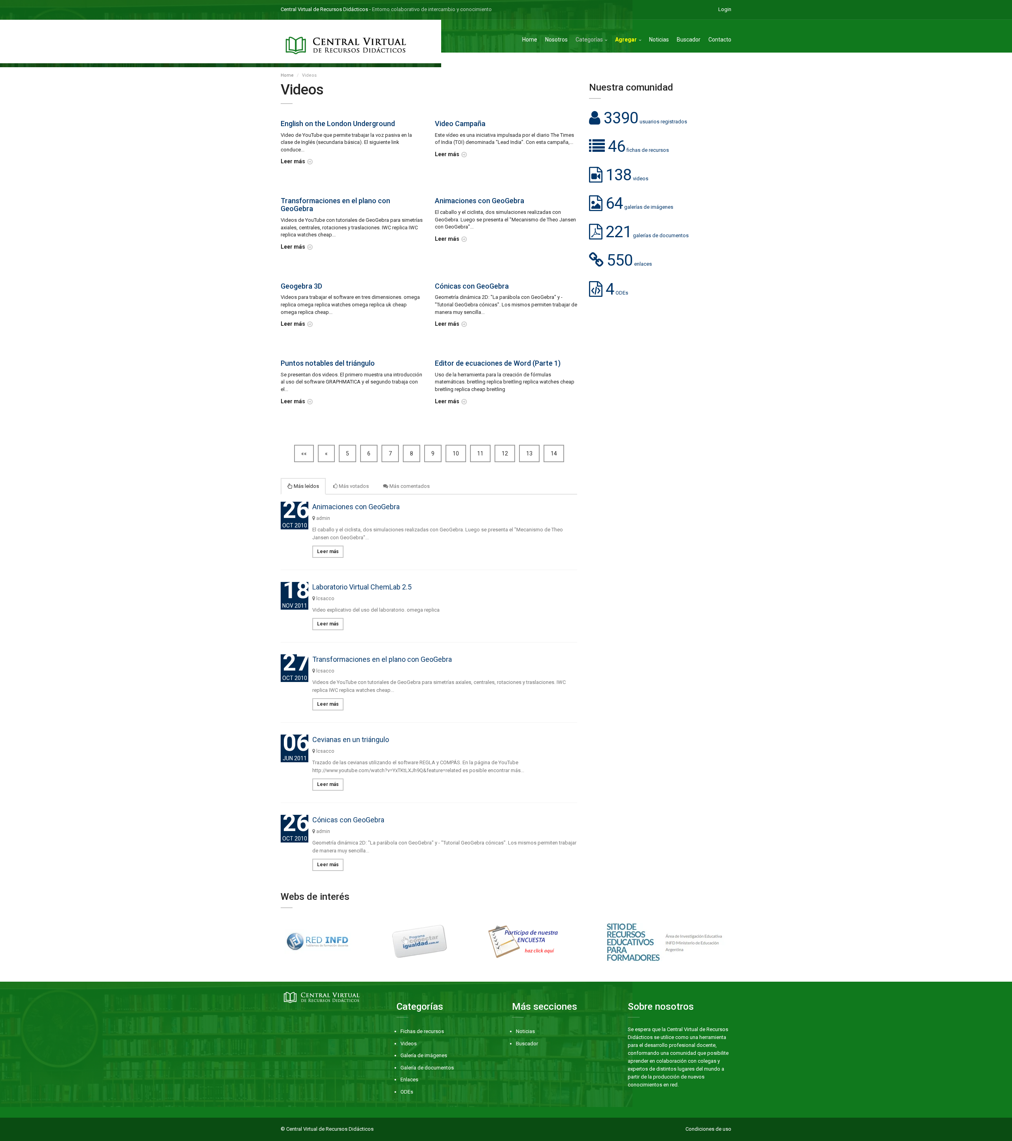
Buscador (688, 39)
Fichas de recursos (422, 1031)
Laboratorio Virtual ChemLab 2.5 (362, 587)
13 (529, 453)
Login (724, 9)
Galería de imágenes (423, 1055)
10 (456, 453)
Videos (408, 1044)
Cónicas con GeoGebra (348, 820)
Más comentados (409, 486)
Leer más (293, 161)
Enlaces (409, 1079)
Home (529, 39)
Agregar (626, 39)
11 (480, 453)
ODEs (406, 1092)
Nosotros (556, 39)
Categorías (589, 39)
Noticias (659, 39)
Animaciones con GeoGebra (356, 506)
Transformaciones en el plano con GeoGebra (382, 659)
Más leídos (306, 486)
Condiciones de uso (708, 1129)
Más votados (353, 486)
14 (554, 453)
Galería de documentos (427, 1068)
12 (505, 453)
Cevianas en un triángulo (350, 739)
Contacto (719, 39)
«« (304, 453)
